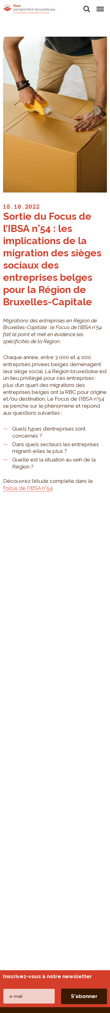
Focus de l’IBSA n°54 (28, 488)
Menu (100, 6)
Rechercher (87, 6)
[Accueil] (29, 9)
